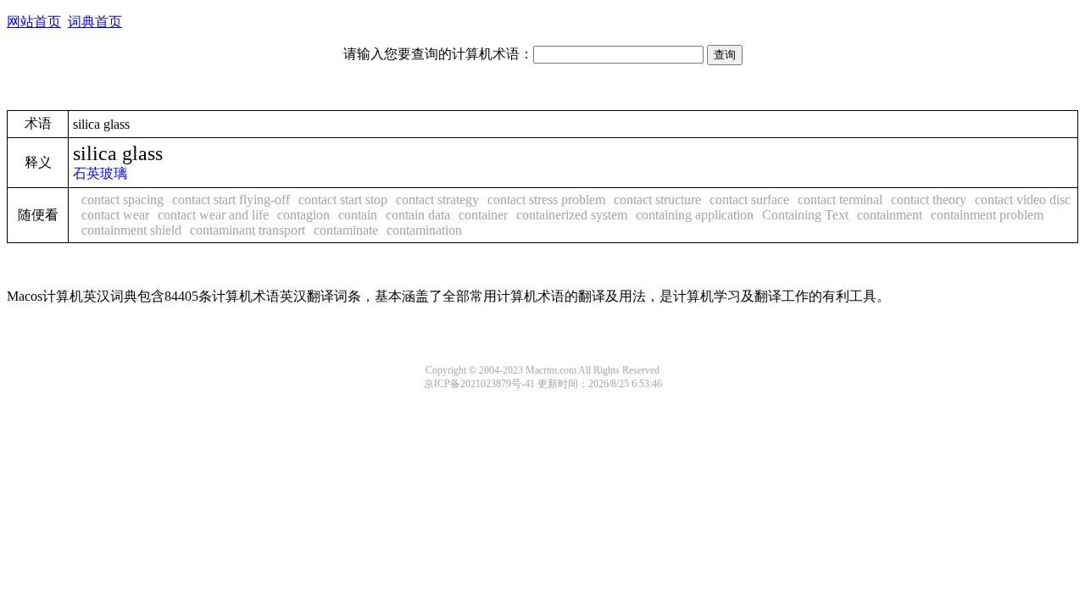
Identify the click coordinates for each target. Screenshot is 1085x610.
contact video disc (1023, 199)
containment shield (131, 230)
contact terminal (840, 199)
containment (889, 215)
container (483, 215)
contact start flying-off (231, 199)
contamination (424, 230)
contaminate (346, 230)
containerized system (571, 215)
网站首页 (34, 21)
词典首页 (95, 21)
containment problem (987, 215)
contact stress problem (546, 199)
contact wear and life (213, 215)
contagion (303, 215)
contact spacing (122, 199)
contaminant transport (247, 230)
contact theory (928, 199)
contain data (418, 215)
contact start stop (342, 199)
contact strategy (437, 199)
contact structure (657, 199)
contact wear (115, 215)
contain (357, 215)
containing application (695, 215)
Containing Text (805, 215)
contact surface (749, 199)
